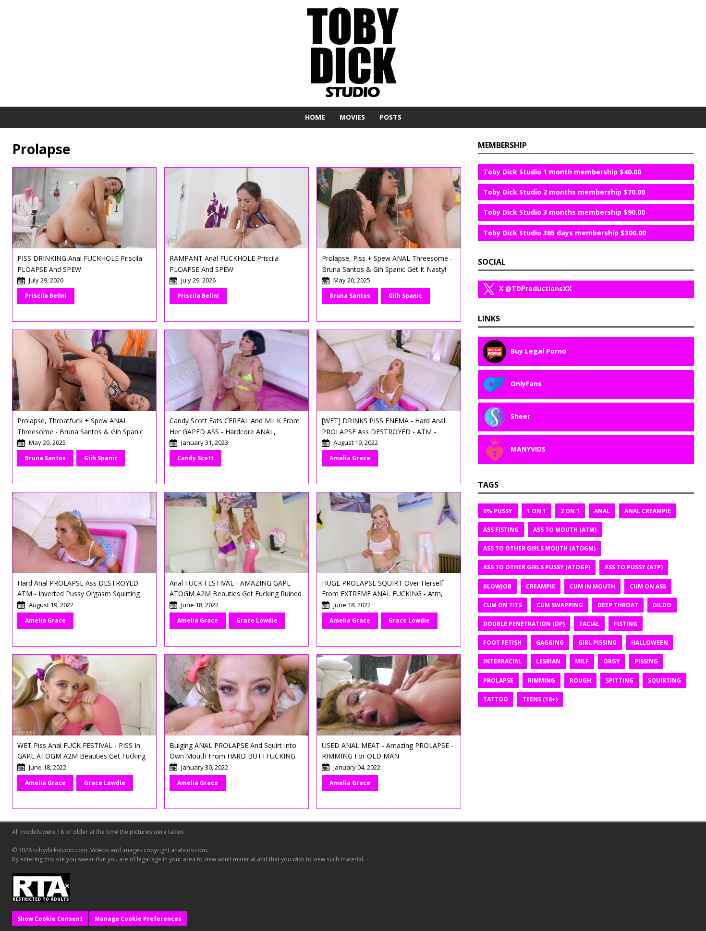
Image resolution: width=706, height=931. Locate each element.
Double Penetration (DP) (524, 624)
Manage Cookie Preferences (138, 919)
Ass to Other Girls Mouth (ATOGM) (539, 548)
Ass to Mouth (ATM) (564, 530)
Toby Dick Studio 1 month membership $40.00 (562, 171)
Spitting (619, 680)
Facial (589, 624)
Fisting (625, 624)
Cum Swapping (559, 605)
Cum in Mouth (592, 586)
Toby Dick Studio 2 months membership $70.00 (564, 191)
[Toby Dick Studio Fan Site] (353, 53)
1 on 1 (536, 511)
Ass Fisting (501, 530)
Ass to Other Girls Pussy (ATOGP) (536, 567)
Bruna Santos (349, 296)
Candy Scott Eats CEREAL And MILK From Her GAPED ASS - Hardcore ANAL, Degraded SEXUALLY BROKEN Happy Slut (235, 431)
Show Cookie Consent (50, 919)
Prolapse (498, 680)
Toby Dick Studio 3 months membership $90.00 (564, 212)
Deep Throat (617, 605)
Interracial (502, 661)
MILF (582, 661)
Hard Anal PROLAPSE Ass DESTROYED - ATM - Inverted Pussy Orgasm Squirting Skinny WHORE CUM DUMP (80, 593)
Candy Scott (195, 458)
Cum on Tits (502, 605)
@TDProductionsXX (535, 288)
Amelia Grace (349, 458)
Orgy (611, 661)
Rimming (541, 680)
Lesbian (548, 661)
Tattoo (495, 699)
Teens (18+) (540, 699)
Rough (580, 680)
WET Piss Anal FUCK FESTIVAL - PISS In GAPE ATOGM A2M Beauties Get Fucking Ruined (81, 756)
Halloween (649, 642)
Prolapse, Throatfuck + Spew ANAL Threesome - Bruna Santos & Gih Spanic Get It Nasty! (80, 431)
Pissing (646, 661)
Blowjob (497, 586)
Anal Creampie (647, 511)
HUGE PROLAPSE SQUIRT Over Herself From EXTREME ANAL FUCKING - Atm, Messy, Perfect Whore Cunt (382, 593)
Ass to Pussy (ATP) (634, 567)
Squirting (664, 680)
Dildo (662, 605)
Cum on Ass (648, 586)
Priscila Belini (46, 296)
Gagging (550, 642)
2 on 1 (570, 511)
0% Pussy (497, 511)
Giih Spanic (405, 296)
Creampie (540, 586)
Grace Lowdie (257, 620)
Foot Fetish (502, 642)
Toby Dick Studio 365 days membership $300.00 (564, 232)
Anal (602, 511)
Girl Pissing (597, 642)
